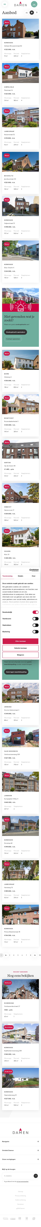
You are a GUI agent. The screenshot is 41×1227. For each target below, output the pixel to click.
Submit (36, 1176)
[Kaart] (37, 12)
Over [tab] (33, 576)
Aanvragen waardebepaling (16, 672)
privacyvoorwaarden (22, 1181)
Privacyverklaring (20, 1196)
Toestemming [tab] (7, 576)
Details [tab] (20, 576)
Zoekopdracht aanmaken (15, 332)
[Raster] (32, 12)
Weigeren (20, 655)
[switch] (36, 618)
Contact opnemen (13, 339)
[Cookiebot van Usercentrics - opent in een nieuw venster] (29, 570)
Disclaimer (20, 1204)
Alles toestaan (20, 641)
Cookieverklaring (20, 1200)
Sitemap (20, 1191)
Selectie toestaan (20, 648)
